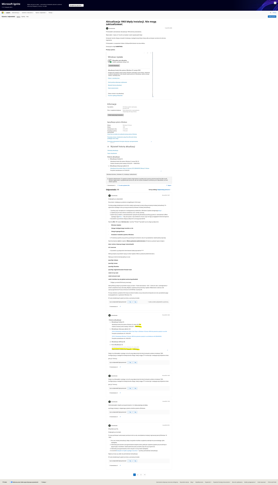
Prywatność (207, 482)
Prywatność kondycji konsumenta (221, 482)
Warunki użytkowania (237, 482)
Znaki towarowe (261, 482)
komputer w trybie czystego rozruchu (126, 450)
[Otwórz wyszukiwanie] (270, 12)
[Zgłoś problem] (120, 306)
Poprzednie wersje (184, 482)
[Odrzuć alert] (275, 3)
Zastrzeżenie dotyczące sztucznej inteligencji (167, 482)
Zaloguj (274, 12)
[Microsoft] (3, 13)
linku (120, 216)
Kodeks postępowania (249, 482)
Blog (192, 482)
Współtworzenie (199, 482)
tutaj (159, 210)
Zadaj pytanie (272, 16)
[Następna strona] (144, 474)
